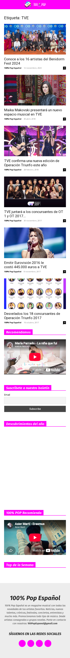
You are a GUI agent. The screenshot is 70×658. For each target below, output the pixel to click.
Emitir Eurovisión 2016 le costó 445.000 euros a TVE (25, 265)
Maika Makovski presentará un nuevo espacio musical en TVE (33, 112)
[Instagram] (39, 643)
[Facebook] (22, 643)
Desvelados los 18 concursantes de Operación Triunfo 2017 (32, 316)
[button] (5, 4)
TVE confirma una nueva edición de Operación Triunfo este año (31, 163)
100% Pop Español (12, 68)
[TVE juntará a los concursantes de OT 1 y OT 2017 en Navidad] (35, 192)
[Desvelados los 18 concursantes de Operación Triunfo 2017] (35, 293)
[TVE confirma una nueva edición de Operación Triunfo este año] (35, 141)
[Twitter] (30, 643)
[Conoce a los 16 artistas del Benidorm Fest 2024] (35, 39)
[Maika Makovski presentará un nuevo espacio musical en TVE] (35, 90)
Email (7, 394)
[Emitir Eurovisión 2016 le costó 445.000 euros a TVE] (35, 242)
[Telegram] (48, 643)
